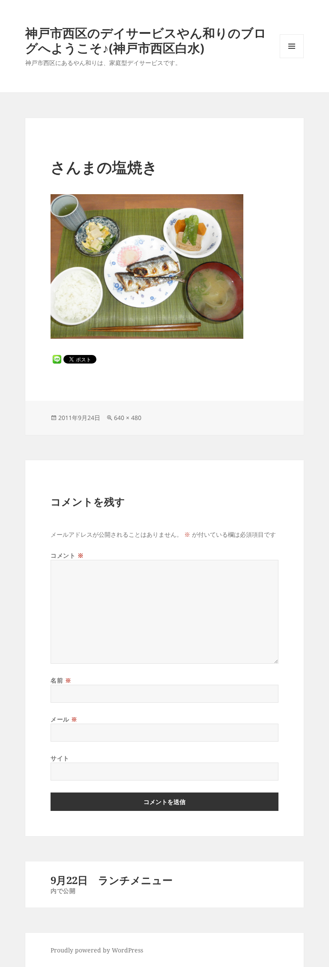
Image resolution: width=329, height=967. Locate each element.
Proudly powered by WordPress (97, 950)
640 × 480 (127, 418)
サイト (60, 758)
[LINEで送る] (57, 359)
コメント (67, 555)
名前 (61, 680)
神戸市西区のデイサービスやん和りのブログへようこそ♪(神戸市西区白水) (145, 40)
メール (64, 719)
